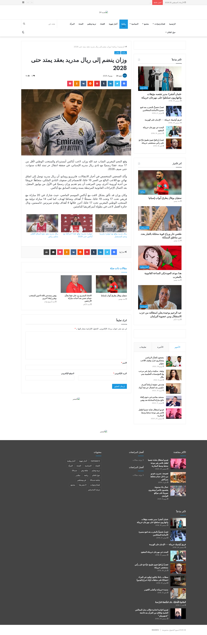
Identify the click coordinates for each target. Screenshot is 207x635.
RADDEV (155, 630)
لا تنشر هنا (82, 485)
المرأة (72, 24)
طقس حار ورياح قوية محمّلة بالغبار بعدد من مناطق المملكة (128, 2)
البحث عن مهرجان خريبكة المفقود (154, 552)
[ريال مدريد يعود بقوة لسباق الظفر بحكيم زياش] (42, 223)
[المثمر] (76, 399)
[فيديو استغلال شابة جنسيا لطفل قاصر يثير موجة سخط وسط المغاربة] (174, 413)
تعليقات (142, 347)
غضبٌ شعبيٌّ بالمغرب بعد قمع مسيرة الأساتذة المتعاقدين (152, 109)
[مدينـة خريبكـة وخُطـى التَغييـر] (178, 593)
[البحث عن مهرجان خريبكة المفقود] (174, 131)
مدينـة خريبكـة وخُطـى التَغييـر (156, 589)
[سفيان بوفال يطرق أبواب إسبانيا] (111, 284)
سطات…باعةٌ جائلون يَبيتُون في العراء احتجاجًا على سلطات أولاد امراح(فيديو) (152, 578)
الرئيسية (172, 24)
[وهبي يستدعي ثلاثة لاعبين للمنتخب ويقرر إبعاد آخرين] (40, 284)
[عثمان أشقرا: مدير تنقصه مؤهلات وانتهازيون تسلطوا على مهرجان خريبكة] (178, 523)
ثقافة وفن (84, 470)
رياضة (123, 24)
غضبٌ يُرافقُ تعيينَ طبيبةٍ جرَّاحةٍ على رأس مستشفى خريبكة (151, 141)
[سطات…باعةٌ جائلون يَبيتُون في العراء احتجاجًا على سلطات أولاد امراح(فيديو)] (178, 581)
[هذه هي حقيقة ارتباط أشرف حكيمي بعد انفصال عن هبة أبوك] (174, 388)
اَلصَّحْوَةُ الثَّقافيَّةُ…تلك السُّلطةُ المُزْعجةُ (170, 602)
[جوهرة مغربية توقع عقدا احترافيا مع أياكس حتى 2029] (77, 223)
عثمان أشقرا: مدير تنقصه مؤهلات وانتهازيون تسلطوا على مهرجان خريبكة (161, 95)
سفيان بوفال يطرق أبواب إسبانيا (114, 295)
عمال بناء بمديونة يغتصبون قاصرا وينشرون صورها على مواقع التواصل (158, 491)
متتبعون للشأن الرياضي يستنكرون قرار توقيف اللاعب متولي (152, 360)
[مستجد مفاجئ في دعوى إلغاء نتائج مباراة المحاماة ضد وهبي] (174, 401)
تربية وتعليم (91, 24)
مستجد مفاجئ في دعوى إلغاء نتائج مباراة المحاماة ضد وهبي (152, 398)
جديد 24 (119, 76)
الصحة (81, 24)
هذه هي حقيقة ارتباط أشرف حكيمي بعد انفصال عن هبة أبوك (151, 386)
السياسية (134, 24)
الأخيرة (160, 347)
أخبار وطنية (71, 461)
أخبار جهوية (113, 24)
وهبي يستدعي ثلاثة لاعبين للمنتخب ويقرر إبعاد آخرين (42, 297)
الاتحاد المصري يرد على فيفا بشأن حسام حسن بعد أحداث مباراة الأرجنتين (78, 298)
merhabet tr (95, 461)
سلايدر (117, 53)
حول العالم (171, 32)
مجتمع (146, 24)
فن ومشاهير (81, 480)
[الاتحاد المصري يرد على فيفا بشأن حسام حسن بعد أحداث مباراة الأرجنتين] (76, 284)
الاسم (124, 363)
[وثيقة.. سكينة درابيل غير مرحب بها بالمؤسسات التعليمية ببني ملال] (174, 375)
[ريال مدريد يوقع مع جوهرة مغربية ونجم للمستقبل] (111, 223)
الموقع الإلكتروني (67, 373)
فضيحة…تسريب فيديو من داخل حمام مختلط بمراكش (159, 476)
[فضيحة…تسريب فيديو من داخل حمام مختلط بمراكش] (178, 477)
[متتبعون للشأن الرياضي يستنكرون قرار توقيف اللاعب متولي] (174, 361)
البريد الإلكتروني (120, 373)
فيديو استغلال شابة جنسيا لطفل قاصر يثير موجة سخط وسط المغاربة (151, 412)
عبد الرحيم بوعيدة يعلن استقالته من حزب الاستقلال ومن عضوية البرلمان (160, 314)
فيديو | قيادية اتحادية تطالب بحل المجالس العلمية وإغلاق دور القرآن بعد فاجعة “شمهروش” (151, 612)
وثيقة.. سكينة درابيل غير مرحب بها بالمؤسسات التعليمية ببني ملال (151, 374)
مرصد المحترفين (94, 490)
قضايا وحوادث (159, 24)
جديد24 (74, 470)
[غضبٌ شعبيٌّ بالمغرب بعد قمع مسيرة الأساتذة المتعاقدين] (174, 111)
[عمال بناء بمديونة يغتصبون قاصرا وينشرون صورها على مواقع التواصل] (178, 491)
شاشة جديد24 (95, 480)
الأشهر (177, 347)
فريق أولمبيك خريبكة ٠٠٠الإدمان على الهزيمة (163, 119)
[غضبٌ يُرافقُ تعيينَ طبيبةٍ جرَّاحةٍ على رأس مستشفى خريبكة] (174, 144)
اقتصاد (102, 24)
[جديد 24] (103, 12)
